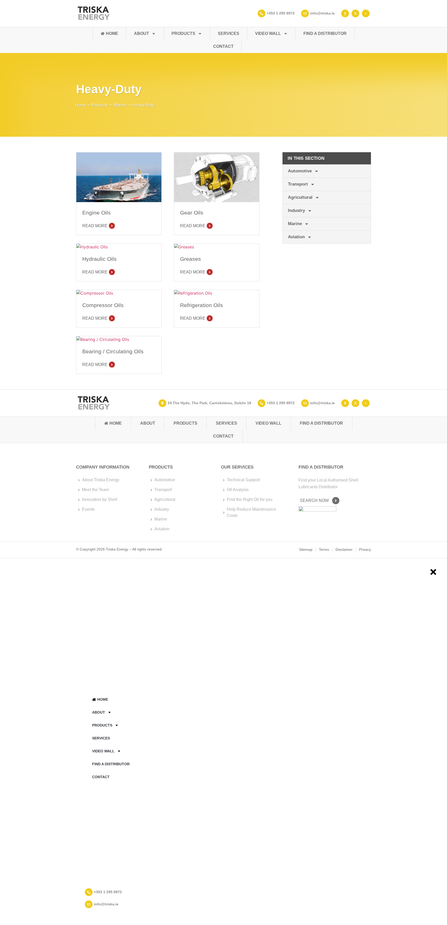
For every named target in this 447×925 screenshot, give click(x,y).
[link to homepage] (93, 13)
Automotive (300, 171)
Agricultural (300, 197)
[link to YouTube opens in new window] (366, 13)
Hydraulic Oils (99, 259)
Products (183, 33)
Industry (296, 210)
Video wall (268, 33)
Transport (298, 184)
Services (228, 33)
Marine (120, 105)
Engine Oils (96, 213)
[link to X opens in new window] (356, 13)
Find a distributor (325, 33)
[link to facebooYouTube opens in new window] (366, 403)
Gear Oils (191, 213)
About (141, 33)
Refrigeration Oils (201, 305)
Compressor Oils (103, 305)
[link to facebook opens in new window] (345, 13)
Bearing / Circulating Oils (113, 351)
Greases (190, 259)
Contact (223, 46)
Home (112, 33)
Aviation (296, 236)
